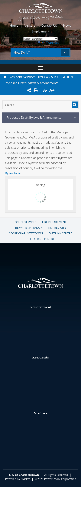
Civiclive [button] (25, 479)
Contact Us (49, 25)
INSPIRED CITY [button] (56, 227)
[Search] (75, 105)
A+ (52, 90)
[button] (40, 12)
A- (45, 90)
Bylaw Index (13, 173)
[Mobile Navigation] (40, 68)
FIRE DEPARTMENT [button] (54, 222)
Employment (40, 31)
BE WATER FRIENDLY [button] (28, 227)
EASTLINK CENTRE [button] (60, 233)
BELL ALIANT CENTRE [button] (40, 239)
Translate (53, 43)
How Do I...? (22, 52)
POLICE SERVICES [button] (25, 222)
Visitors (29, 25)
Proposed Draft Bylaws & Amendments (33, 117)
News (67, 25)
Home (14, 25)
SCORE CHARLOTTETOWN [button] (26, 233)
